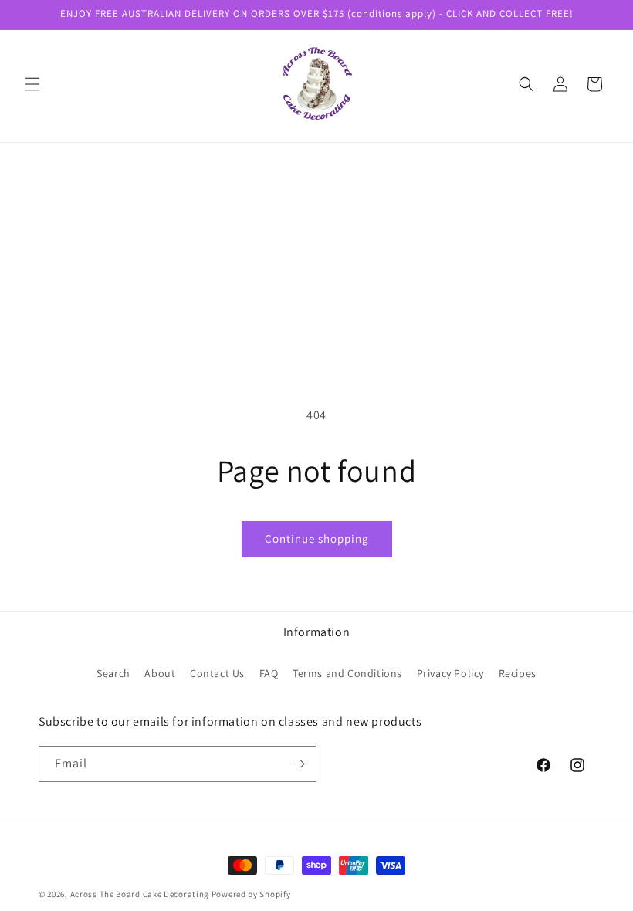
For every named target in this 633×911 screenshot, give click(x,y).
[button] (32, 84)
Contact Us (217, 673)
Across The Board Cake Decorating (139, 894)
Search (113, 673)
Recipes (518, 673)
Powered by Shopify (251, 894)
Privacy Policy (450, 673)
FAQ (269, 673)
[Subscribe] (299, 764)
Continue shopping (317, 538)
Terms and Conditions (347, 673)
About (159, 673)
